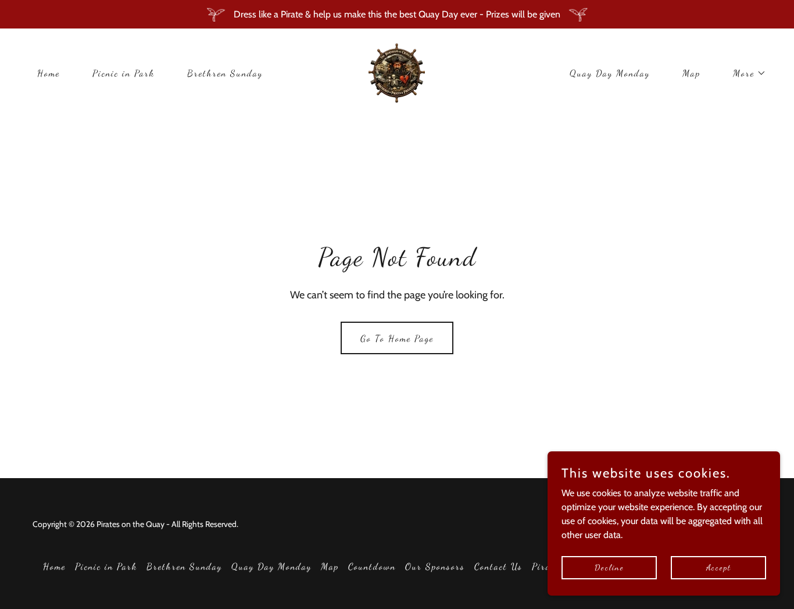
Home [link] (48, 73)
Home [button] (54, 566)
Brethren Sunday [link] (225, 73)
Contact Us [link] (498, 566)
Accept (718, 567)
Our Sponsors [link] (435, 566)
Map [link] (691, 73)
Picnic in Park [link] (123, 73)
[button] (745, 73)
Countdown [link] (372, 566)
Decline (609, 567)
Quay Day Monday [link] (610, 73)
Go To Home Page (397, 338)
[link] (397, 71)
